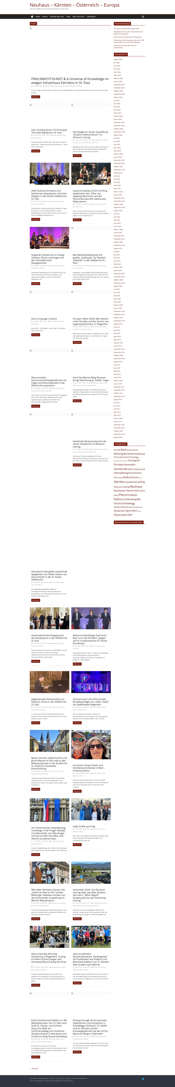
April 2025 (117, 110)
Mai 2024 (117, 144)
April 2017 (117, 412)
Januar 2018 (118, 384)
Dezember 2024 (119, 122)
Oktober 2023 (118, 166)
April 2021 (117, 261)
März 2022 (117, 226)
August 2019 (118, 324)
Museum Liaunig (81, 142)
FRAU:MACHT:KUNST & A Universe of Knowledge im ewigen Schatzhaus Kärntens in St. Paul (70, 81)
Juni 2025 (117, 104)
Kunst (64, 86)
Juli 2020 (117, 289)
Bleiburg (95, 383)
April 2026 (117, 72)
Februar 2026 (118, 78)
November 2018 (119, 352)
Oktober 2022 (118, 204)
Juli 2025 (117, 100)
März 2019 (117, 340)
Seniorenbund (121, 507)
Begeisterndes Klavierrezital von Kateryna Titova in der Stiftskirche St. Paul (48, 702)
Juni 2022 (117, 217)
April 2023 (117, 185)
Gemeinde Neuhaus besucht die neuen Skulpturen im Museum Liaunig (89, 444)
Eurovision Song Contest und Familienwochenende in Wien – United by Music (89, 768)
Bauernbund (132, 450)
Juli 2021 (117, 251)
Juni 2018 (117, 368)
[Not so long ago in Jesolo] (49, 292)
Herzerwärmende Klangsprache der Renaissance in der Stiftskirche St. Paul (49, 638)
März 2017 (117, 415)
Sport (36, 324)
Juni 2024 (117, 141)
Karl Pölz (47, 86)
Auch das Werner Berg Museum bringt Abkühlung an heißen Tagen (91, 379)
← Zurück (34, 1068)
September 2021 (119, 245)
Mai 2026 (117, 69)
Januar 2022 (118, 233)
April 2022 (117, 223)
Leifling (141, 482)
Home (38, 17)
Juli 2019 (117, 327)
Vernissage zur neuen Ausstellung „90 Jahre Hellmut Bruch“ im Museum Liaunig (90, 134)
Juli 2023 (117, 176)
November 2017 (119, 390)
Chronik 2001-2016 (57, 17)
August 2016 (118, 437)
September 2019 (119, 321)
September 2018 (119, 359)
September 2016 (119, 434)
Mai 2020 (117, 296)
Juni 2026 (117, 66)
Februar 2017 (118, 418)
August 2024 (118, 135)
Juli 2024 (117, 138)
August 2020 (118, 286)
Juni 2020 (117, 292)
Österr (90, 452)
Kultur (60, 86)
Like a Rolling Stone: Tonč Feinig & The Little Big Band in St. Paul (49, 131)
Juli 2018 (117, 365)
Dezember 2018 (119, 349)
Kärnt (98, 449)
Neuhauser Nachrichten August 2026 (126, 29)
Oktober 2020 (118, 280)
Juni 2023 (117, 179)
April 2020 (117, 299)
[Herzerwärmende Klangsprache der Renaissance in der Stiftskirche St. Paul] (49, 608)
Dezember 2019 (119, 311)
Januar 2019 (118, 346)
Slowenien (119, 510)
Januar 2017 (118, 421)
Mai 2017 (117, 409)
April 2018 (117, 374)
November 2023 (119, 163)
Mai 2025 (117, 107)
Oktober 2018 (118, 355)
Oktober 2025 (118, 91)
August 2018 (118, 362)
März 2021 (117, 264)
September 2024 (119, 132)
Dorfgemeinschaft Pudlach (121, 461)
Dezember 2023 (119, 160)
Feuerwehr (129, 464)
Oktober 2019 (118, 318)
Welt (43, 204)
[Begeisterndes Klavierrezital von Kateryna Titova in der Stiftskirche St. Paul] (49, 672)
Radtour (79, 86)
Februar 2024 (118, 154)
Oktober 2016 (118, 431)
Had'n (130, 469)
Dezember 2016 (119, 425)
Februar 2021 (118, 267)
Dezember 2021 (119, 236)
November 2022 (119, 201)
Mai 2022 (117, 220)
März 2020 (117, 302)
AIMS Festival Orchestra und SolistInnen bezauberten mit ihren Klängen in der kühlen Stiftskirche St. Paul (49, 194)
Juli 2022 (117, 214)
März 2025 (117, 113)
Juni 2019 (117, 330)
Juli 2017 (117, 403)
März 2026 (117, 75)
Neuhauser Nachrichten (127, 490)
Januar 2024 (118, 157)
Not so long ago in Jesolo (44, 318)
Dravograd (134, 460)
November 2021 (119, 239)
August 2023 (118, 173)
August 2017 (118, 399)
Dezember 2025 (119, 85)
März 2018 (117, 377)
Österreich (69, 86)
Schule (117, 503)
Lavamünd (38, 391)
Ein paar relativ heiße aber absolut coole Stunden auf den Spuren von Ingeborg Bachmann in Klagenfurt (91, 321)
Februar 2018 (118, 381)
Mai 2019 (117, 333)
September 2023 (119, 170)
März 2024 (117, 151)
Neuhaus (89, 142)
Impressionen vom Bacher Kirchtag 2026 (127, 37)
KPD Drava (118, 477)
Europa (54, 135)
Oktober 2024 (118, 129)
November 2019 (119, 314)
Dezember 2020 (119, 274)
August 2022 (118, 211)
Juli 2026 (117, 63)
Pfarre (75, 86)
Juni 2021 (117, 255)
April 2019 (117, 336)
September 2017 (119, 396)
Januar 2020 (118, 308)
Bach (124, 449)
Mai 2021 (117, 258)
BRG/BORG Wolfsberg (134, 453)
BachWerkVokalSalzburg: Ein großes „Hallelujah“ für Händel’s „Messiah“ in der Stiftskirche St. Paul (89, 258)
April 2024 (117, 148)
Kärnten (55, 86)
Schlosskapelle (132, 499)
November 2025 (119, 88)
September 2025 (119, 94)
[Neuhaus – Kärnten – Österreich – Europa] (32, 17)
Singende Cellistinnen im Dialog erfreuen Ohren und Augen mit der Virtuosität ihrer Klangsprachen (47, 258)
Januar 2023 (118, 195)
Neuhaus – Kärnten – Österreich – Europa (75, 5)
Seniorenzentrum (135, 507)
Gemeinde (120, 469)
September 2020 (119, 283)
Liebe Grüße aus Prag (84, 826)
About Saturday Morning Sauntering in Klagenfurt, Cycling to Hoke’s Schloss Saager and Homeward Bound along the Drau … (48, 959)
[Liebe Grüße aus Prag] (91, 799)
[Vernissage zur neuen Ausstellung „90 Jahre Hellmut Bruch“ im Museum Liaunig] (91, 105)
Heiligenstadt (139, 469)
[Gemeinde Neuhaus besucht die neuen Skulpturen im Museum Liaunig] (91, 414)
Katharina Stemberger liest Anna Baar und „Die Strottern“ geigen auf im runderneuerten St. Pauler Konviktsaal (90, 639)
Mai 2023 (117, 182)
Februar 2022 (118, 229)
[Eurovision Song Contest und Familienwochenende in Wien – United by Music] (91, 731)
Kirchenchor (135, 472)
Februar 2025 (118, 116)
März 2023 (117, 189)
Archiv (44, 17)
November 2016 (119, 428)
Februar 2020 (118, 305)
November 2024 (119, 126)
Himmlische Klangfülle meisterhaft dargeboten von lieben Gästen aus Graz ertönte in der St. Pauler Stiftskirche (49, 575)
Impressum (91, 17)
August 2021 (118, 248)
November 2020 (119, 277)
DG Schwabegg (131, 457)
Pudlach (86, 970)
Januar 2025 (118, 119)
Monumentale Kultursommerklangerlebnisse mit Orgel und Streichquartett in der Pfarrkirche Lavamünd (49, 381)
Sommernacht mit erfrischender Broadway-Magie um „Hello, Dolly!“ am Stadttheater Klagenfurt (91, 702)
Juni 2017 (117, 406)
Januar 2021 (118, 270)
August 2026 (118, 59)
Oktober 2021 (118, 242)
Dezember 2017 (119, 387)
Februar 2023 (118, 192)
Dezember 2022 (119, 198)
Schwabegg (128, 503)
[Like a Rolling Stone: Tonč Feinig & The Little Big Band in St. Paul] (49, 105)
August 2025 (118, 97)
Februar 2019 (118, 343)
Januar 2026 (118, 81)
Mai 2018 (117, 371)
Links (68, 17)
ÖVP (130, 515)
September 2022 (119, 207)
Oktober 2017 (118, 393)
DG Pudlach (119, 457)
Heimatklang (121, 472)
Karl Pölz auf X (79, 17)
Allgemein (35, 75)
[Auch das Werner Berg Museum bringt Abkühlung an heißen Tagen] (91, 351)
